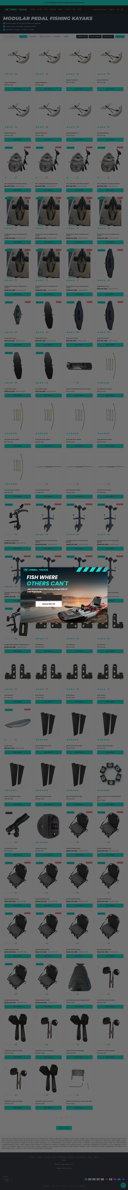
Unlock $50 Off (48, 604)
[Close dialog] (105, 569)
